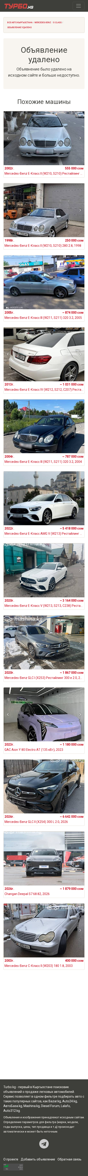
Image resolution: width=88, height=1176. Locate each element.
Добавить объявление (38, 1159)
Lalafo (65, 1106)
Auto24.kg (69, 1101)
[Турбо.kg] (18, 6)
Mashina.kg (31, 1106)
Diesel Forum (50, 1106)
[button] (8, 138)
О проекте (10, 1159)
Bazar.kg (55, 1101)
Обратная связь (69, 1159)
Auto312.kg (11, 1110)
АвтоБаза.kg (12, 1106)
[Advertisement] (44, 1030)
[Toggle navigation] (78, 6)
